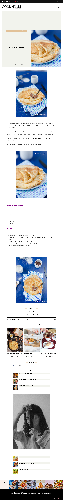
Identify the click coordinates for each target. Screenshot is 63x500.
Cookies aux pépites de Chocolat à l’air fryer (28, 463)
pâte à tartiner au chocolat (38, 138)
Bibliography (5, 1)
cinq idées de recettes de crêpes (27, 123)
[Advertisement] (31, 20)
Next (56, 340)
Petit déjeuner (23, 30)
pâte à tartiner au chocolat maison (29, 250)
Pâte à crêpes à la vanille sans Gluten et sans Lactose (15, 354)
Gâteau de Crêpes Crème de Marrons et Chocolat (48, 354)
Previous (7, 340)
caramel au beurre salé (45, 250)
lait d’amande (47, 132)
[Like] (29, 311)
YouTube (60, 1)
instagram (57, 1)
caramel (24, 138)
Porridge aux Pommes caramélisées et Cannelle (31, 354)
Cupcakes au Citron (23, 457)
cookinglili (14, 64)
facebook (55, 1)
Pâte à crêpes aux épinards (24, 469)
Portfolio (11, 1)
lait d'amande (35, 314)
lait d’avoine (12, 134)
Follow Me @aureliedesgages (4, 486)
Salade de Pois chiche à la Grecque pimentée (27, 379)
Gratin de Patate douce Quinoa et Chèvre (27, 385)
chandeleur (27, 314)
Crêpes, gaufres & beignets (13, 30)
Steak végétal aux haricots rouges (26, 373)
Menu (60, 7)
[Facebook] (33, 311)
